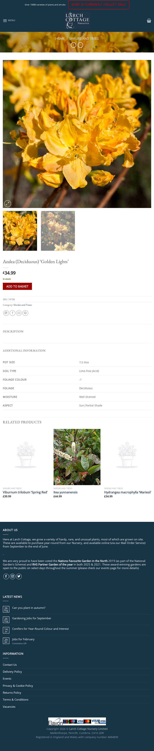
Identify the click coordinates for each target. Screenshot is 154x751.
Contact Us (10, 664)
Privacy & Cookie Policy (18, 685)
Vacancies (9, 706)
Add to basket (17, 286)
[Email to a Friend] (19, 313)
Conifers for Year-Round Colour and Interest (40, 628)
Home (60, 38)
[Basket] (149, 20)
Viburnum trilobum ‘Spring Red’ (25, 492)
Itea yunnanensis (66, 492)
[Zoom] (7, 203)
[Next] (143, 134)
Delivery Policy (12, 671)
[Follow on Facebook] (6, 576)
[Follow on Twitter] (19, 576)
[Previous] (10, 134)
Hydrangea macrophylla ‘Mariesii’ (127, 492)
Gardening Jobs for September (31, 618)
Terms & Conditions (15, 699)
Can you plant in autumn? (28, 607)
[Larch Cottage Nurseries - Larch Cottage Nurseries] (77, 20)
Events (7, 678)
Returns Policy (12, 692)
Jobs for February (23, 639)
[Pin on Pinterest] (25, 313)
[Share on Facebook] (12, 313)
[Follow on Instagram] (12, 576)
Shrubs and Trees (84, 38)
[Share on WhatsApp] (6, 313)
